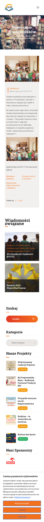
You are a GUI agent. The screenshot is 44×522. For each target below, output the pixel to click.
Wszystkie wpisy (23, 36)
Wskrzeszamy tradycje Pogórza (26, 363)
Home (11, 36)
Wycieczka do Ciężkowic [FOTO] (20, 255)
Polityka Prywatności (22, 497)
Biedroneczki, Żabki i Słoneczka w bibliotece (13, 185)
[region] (22, 497)
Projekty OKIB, (24, 248)
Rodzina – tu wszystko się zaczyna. (24, 419)
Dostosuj (22, 510)
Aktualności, (11, 245)
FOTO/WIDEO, (20, 245)
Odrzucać (22, 517)
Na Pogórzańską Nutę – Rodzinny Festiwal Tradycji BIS (27, 381)
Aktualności (14, 88)
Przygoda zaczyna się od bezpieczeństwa (27, 401)
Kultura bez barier (27, 434)
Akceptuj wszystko (22, 503)
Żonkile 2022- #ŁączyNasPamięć (16, 286)
